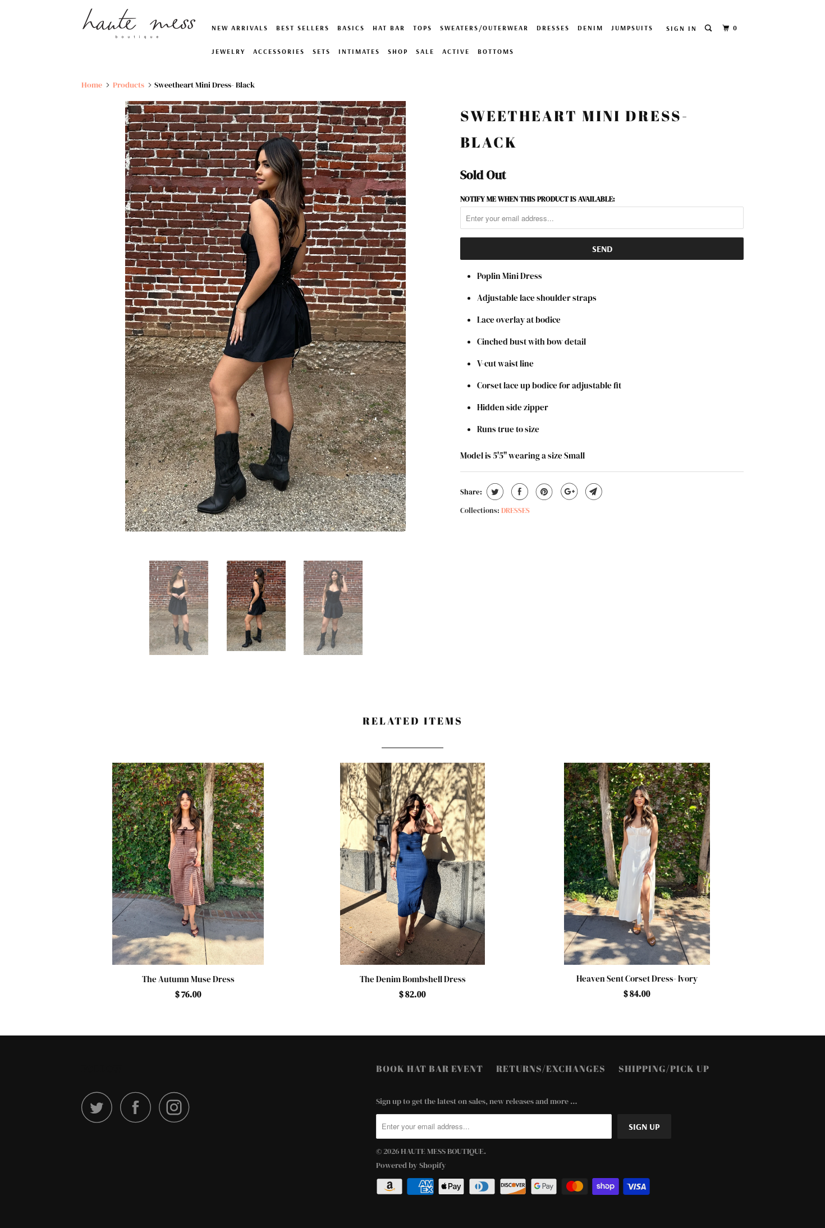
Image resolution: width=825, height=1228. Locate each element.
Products (128, 84)
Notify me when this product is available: (537, 199)
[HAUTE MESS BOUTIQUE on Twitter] (99, 1107)
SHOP (398, 51)
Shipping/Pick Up (663, 1068)
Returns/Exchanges (551, 1068)
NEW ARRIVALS (240, 28)
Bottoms (496, 51)
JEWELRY (228, 51)
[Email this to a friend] (592, 491)
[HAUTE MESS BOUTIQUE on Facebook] (138, 1107)
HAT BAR (389, 28)
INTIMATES (359, 51)
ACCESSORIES (279, 51)
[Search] (709, 28)
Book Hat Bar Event (429, 1068)
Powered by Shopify (411, 1165)
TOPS (422, 28)
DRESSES (553, 28)
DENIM (590, 28)
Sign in (681, 28)
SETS (322, 51)
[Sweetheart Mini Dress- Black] (265, 316)
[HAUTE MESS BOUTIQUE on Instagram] (177, 1107)
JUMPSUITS (632, 28)
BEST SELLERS (302, 28)
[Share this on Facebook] (518, 491)
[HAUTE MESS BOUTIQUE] (138, 23)
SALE (425, 51)
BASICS (351, 28)
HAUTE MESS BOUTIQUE (442, 1151)
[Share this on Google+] (568, 491)
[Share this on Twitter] (493, 491)
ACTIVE (456, 51)
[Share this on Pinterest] (543, 491)
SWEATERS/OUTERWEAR (484, 28)
